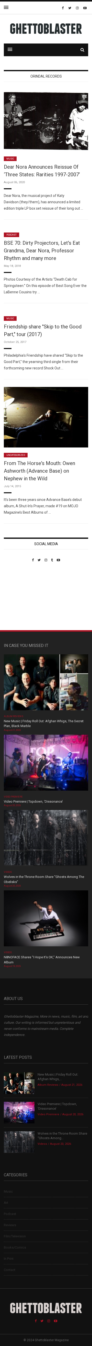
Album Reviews (13, 716)
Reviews (10, 1225)
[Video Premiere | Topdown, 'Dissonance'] (46, 764)
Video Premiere (13, 796)
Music (10, 158)
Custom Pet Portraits (19, 597)
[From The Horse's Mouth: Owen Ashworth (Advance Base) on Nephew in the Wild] (46, 417)
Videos (8, 872)
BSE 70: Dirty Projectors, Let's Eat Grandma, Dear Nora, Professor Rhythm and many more (42, 250)
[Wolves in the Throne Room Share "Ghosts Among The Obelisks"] (46, 840)
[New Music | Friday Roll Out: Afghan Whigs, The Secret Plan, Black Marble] (46, 684)
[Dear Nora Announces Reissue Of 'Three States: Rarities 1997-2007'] (46, 121)
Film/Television (15, 1236)
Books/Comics (15, 1247)
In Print (9, 1259)
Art (6, 1203)
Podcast (11, 235)
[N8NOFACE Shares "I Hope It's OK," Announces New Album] (46, 920)
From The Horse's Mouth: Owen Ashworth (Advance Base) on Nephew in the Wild (39, 471)
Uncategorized (15, 455)
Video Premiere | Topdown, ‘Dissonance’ (33, 801)
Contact (9, 1270)
